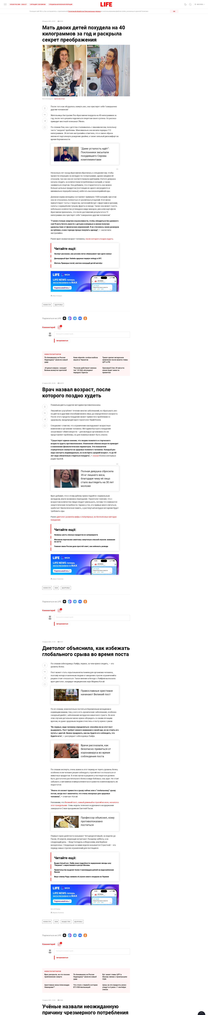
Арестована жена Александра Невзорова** (56, 986)
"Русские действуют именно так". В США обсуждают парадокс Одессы (84, 370)
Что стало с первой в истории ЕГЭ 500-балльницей (85, 986)
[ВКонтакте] (80, 318)
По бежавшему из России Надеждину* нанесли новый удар (56, 359)
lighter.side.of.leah (59, 99)
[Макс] (69, 318)
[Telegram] (75, 318)
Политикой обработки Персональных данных (84, 11)
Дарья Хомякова (58, 579)
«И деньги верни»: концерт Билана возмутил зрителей (55, 369)
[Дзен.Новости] (64, 318)
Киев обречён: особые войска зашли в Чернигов (85, 358)
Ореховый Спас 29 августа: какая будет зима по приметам (113, 370)
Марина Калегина (58, 912)
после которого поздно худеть (99, 238)
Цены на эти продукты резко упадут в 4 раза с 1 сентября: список (114, 987)
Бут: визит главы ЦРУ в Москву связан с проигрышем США (114, 976)
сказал (96, 455)
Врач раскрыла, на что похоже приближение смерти (57, 975)
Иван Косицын (57, 295)
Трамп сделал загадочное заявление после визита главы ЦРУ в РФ (115, 359)
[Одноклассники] (85, 318)
